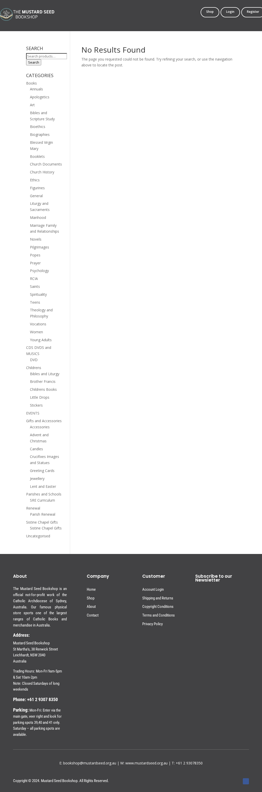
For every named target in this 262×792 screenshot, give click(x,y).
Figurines (37, 187)
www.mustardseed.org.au (146, 763)
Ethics (35, 180)
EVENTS (32, 413)
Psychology (39, 270)
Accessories (40, 426)
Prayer (35, 263)
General (36, 195)
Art (32, 104)
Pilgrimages (39, 247)
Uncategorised (38, 536)
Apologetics (39, 96)
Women (36, 331)
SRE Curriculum (42, 500)
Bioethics (37, 126)
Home (91, 589)
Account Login (153, 589)
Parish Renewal (42, 514)
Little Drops (39, 397)
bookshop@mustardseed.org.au (89, 763)
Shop (210, 12)
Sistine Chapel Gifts (42, 522)
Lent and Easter (43, 486)
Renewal (33, 508)
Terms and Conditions (158, 615)
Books (31, 83)
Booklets (37, 156)
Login (230, 12)
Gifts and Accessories (44, 420)
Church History (42, 172)
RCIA (34, 278)
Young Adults (41, 339)
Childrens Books (43, 389)
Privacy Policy (152, 624)
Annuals (36, 89)
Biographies (40, 134)
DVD (34, 359)
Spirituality (38, 294)
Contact (93, 615)
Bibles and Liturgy (44, 373)
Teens (35, 302)
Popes (35, 255)
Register (253, 12)
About (91, 606)
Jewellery (37, 478)
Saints (35, 286)
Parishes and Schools (43, 494)
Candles (36, 448)
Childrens (33, 367)
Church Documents (46, 164)
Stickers (36, 405)
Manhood (38, 217)
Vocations (38, 324)
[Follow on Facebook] (246, 781)
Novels (35, 239)
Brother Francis (43, 381)
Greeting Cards (42, 470)
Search (33, 62)
